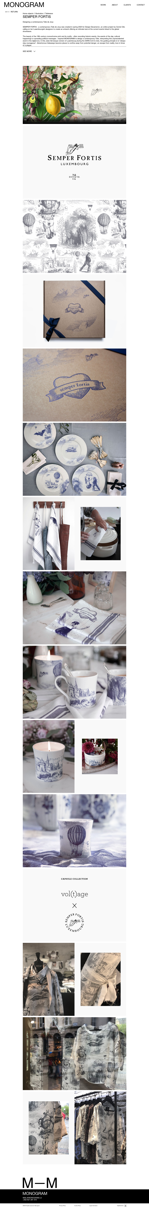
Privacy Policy (62, 1205)
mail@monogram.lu (32, 1198)
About (115, 5)
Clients (127, 5)
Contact (141, 5)
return (14, 12)
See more (27, 51)
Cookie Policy (77, 1205)
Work (103, 5)
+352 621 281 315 (30, 1200)
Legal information (93, 1205)
